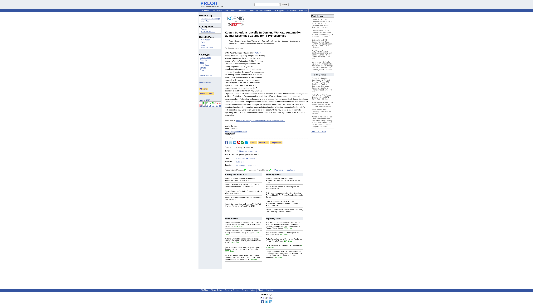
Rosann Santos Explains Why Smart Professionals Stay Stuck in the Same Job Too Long (283, 180)
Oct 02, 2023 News (318, 132)
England (203, 68)
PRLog (258, 53)
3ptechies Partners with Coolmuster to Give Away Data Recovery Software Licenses (284, 211)
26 (207, 106)
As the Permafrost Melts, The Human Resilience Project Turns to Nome (322, 104)
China (202, 70)
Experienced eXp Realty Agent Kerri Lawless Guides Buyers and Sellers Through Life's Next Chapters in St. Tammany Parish (242, 257)
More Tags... (206, 21)
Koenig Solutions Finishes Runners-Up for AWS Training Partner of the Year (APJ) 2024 (243, 205)
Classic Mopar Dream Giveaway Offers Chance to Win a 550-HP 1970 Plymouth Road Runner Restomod (243, 224)
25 (210, 106)
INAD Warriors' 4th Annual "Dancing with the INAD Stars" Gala (321, 97)
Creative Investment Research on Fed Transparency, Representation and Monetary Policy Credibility (283, 203)
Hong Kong (204, 65)
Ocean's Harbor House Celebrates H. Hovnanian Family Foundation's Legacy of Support (243, 232)
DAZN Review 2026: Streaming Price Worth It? (283, 245)
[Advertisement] (287, 72)
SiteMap (204, 290)
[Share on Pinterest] (238, 142)
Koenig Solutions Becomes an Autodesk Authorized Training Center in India (240, 179)
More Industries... (208, 32)
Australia (203, 60)
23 (217, 106)
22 (220, 106)
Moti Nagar (205, 40)
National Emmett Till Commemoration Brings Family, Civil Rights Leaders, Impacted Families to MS (243, 241)
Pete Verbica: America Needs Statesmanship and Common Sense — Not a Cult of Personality (243, 248)
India (203, 45)
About (260, 290)
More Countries (206, 75)
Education (205, 29)
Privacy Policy (216, 290)
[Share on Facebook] (226, 142)
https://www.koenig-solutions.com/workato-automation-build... (260, 121)
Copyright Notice (248, 290)
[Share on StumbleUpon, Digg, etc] (242, 142)
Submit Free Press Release (259, 11)
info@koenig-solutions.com (236, 132)
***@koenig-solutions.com (246, 151)
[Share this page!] (266, 303)
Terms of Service (232, 290)
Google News (276, 142)
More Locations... (208, 47)
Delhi (203, 42)
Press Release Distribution (212, 6)
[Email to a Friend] (246, 142)
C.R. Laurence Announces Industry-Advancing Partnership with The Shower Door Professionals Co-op (284, 195)
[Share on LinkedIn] (234, 142)
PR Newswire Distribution (297, 11)
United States (205, 58)
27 (204, 106)
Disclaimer (278, 170)
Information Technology (210, 19)
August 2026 (204, 100)
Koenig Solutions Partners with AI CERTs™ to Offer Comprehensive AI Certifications (242, 186)
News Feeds (230, 11)
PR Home (205, 11)
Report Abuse (291, 170)
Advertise (269, 290)
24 (213, 106)
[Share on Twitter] (230, 142)
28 (201, 106)
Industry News (205, 82)
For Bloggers (279, 11)
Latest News (217, 11)
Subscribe (241, 11)
